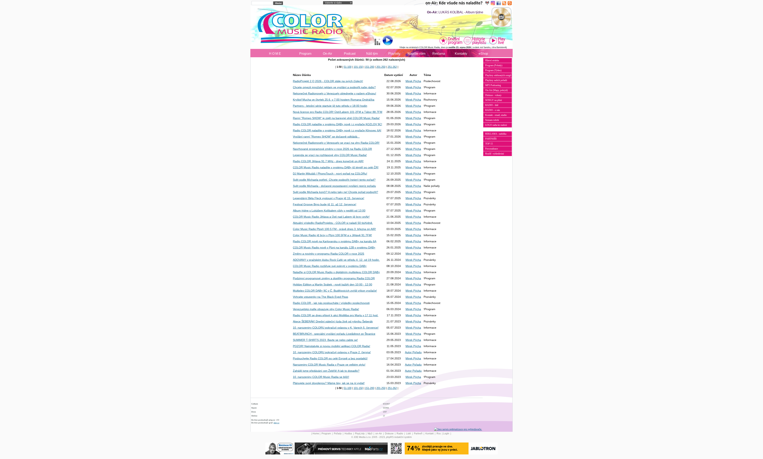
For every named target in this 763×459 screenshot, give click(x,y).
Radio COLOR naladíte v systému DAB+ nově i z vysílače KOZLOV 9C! (337, 124)
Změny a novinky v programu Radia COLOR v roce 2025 (328, 253)
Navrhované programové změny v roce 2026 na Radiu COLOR (332, 148)
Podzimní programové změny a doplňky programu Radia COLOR (334, 278)
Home (316, 433)
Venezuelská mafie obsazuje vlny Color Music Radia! (326, 309)
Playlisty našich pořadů (496, 80)
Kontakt (429, 433)
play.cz (276, 423)
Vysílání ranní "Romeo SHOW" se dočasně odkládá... (326, 136)
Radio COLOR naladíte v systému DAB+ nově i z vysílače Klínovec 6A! (337, 130)
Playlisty (394, 53)
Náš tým (372, 53)
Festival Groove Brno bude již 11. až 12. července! (324, 204)
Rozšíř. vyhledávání (494, 153)
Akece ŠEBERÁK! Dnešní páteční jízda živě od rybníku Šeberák (333, 321)
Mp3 (370, 433)
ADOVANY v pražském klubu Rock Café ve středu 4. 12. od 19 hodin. (336, 259)
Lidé (409, 433)
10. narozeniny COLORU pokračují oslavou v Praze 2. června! (332, 352)
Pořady (338, 433)
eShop (483, 53)
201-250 (380, 66)
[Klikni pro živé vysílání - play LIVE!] (497, 40)
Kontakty (461, 53)
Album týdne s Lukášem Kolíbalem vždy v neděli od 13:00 (329, 210)
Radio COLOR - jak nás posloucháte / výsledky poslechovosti (331, 303)
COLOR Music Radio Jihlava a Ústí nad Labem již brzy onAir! (331, 216)
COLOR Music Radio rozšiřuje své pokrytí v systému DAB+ (330, 266)
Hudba (348, 433)
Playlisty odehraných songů (498, 75)
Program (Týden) (493, 70)
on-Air (378, 433)
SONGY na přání (493, 100)
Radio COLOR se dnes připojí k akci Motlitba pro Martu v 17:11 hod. (335, 315)
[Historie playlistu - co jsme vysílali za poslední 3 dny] (475, 40)
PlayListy (360, 433)
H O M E (275, 53)
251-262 (392, 66)
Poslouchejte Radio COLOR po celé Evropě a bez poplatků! (330, 358)
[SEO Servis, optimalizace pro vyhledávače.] (458, 429)
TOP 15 (489, 143)
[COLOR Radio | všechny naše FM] (458, 3)
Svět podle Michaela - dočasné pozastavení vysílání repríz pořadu (334, 185)
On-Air (327, 53)
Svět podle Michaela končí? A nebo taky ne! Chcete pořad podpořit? (335, 192)
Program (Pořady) (493, 65)
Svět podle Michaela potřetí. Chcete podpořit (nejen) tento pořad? (334, 179)
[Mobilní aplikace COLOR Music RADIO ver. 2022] (396, 448)
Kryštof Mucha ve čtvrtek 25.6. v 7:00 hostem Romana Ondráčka (333, 99)
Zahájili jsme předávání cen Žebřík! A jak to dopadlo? (326, 370)
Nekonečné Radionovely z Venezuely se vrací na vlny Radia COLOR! (336, 142)
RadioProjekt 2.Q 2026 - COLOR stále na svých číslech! (328, 81)
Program (305, 53)
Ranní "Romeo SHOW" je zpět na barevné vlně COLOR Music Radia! (336, 118)
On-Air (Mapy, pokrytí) (496, 90)
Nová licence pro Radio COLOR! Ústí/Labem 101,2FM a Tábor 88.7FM (337, 112)
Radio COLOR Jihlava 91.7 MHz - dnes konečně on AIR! (328, 161)
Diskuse (389, 433)
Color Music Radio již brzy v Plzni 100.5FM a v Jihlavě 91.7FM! (332, 235)
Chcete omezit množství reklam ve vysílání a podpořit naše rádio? (334, 87)
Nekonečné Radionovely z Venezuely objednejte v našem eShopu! (334, 93)
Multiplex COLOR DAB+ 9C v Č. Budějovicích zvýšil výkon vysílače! (335, 290)
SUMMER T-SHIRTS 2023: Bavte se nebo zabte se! (325, 340)
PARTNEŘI (491, 138)
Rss (439, 433)
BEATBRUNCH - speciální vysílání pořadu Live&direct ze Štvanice (334, 333)
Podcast (349, 53)
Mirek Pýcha (413, 81)
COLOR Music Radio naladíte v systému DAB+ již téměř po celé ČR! (336, 167)
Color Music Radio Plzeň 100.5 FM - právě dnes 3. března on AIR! (334, 229)
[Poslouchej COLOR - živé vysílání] (384, 40)
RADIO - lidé (491, 105)
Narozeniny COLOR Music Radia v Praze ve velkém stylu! (329, 364)
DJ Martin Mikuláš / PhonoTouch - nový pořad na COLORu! (330, 173)
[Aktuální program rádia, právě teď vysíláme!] (451, 40)
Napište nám (416, 53)
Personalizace (491, 148)
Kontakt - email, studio (496, 115)
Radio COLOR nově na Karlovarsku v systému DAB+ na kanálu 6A (334, 241)
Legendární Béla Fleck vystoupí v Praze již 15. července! (328, 198)
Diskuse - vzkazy (493, 95)
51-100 (347, 66)
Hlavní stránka (492, 60)
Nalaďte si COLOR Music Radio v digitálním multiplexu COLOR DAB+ (336, 272)
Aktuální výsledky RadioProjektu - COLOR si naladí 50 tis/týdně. (333, 222)
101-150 (358, 66)
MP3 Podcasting (493, 85)
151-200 (369, 66)
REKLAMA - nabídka (495, 133)
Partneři (418, 433)
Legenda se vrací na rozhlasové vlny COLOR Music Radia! (330, 155)
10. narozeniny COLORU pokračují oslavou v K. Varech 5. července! (336, 327)
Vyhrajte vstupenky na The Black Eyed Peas (320, 296)
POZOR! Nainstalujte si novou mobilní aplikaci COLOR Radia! (331, 346)
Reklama (438, 53)
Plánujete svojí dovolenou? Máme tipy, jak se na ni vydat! (329, 383)
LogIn (446, 433)
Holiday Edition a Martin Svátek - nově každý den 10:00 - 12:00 (332, 284)
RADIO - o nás (492, 110)
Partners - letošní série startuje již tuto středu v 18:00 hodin (330, 105)
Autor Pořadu (413, 352)
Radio (400, 433)
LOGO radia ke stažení (496, 125)
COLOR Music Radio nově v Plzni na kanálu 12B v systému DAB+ (334, 247)
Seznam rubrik (492, 120)
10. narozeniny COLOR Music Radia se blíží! (321, 376)
